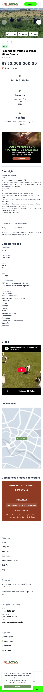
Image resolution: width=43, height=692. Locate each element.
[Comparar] (11, 41)
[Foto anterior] (4, 22)
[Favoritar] (3, 41)
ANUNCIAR (30, 4)
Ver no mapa (21, 438)
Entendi (17, 687)
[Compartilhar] (7, 41)
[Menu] (39, 4)
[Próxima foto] (38, 22)
